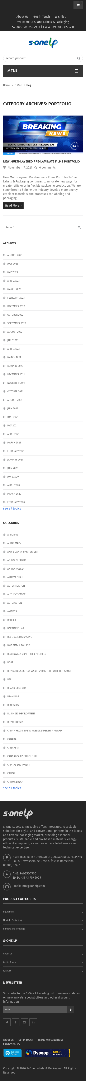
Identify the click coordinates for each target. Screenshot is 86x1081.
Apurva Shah (15, 577)
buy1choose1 (15, 722)
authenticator (16, 594)
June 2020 (13, 476)
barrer (11, 619)
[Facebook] (15, 1022)
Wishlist (60, 16)
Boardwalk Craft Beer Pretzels (26, 654)
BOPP (10, 662)
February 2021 (15, 451)
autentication (16, 585)
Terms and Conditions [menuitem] (50, 1040)
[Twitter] (7, 1022)
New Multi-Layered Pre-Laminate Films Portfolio (41, 161)
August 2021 (14, 400)
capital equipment (18, 764)
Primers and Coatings (14, 928)
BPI (9, 679)
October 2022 (15, 314)
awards (12, 611)
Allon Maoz (14, 543)
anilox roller (15, 568)
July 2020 (12, 468)
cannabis (13, 747)
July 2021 (12, 408)
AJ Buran (12, 534)
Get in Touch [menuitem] (26, 1040)
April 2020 (13, 485)
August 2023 (14, 255)
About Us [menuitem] (8, 1040)
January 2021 (15, 459)
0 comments (47, 167)
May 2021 (12, 425)
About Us (22, 16)
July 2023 (12, 263)
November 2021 (16, 383)
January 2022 (15, 365)
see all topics (12, 508)
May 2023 (12, 272)
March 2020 (14, 493)
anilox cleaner (16, 560)
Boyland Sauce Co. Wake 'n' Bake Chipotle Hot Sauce (39, 671)
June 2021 (12, 417)
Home (6, 85)
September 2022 (16, 323)
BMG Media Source (18, 645)
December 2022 (16, 306)
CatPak (11, 773)
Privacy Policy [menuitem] (11, 1044)
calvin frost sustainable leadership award (34, 730)
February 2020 (16, 502)
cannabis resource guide (23, 756)
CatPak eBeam (15, 781)
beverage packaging (19, 636)
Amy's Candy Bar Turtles (22, 551)
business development (21, 713)
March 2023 (14, 289)
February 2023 (16, 297)
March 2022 (14, 357)
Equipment (8, 911)
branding (13, 696)
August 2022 (14, 331)
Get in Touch (41, 16)
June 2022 (13, 340)
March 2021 (14, 442)
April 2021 (13, 434)
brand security (17, 688)
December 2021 (16, 374)
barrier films (15, 628)
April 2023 (13, 280)
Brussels (13, 705)
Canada (11, 739)
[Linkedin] (33, 1022)
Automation (14, 602)
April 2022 (13, 348)
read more (12, 205)
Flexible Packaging (12, 920)
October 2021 (15, 391)
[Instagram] (24, 1022)
